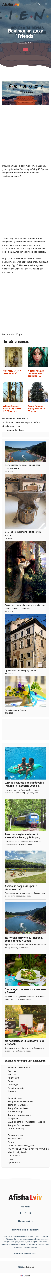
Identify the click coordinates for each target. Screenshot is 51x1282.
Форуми (12, 1091)
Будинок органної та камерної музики (26, 1122)
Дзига (11, 1142)
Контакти (25, 1207)
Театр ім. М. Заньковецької (21, 1101)
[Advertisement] (25, 135)
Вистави (12, 1074)
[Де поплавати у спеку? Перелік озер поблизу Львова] (25, 452)
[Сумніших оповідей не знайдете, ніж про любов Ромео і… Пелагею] (25, 572)
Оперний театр (15, 1098)
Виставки (12, 1071)
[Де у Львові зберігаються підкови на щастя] (25, 502)
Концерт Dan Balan (15, 430)
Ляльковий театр (16, 1128)
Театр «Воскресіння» (18, 1108)
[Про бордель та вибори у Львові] (25, 641)
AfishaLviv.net (28, 1267)
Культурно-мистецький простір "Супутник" (28, 1149)
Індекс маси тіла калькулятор (25, 1253)
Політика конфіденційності (25, 1230)
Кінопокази (13, 1078)
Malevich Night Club (17, 1152)
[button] (39, 4)
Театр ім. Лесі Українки (19, 1125)
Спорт (11, 1081)
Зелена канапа (15, 1138)
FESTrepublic (14, 1155)
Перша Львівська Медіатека (21, 1145)
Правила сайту (25, 1221)
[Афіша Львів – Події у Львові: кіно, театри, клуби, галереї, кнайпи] (11, 4)
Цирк (10, 1159)
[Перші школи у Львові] (25, 692)
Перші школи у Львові (15, 710)
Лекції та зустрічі (16, 1088)
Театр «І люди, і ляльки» (19, 1115)
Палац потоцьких (16, 1135)
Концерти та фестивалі (17, 418)
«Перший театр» (15, 1111)
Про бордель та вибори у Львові (20, 670)
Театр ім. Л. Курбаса (18, 1105)
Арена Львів (14, 1162)
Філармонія (13, 1118)
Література (13, 1084)
